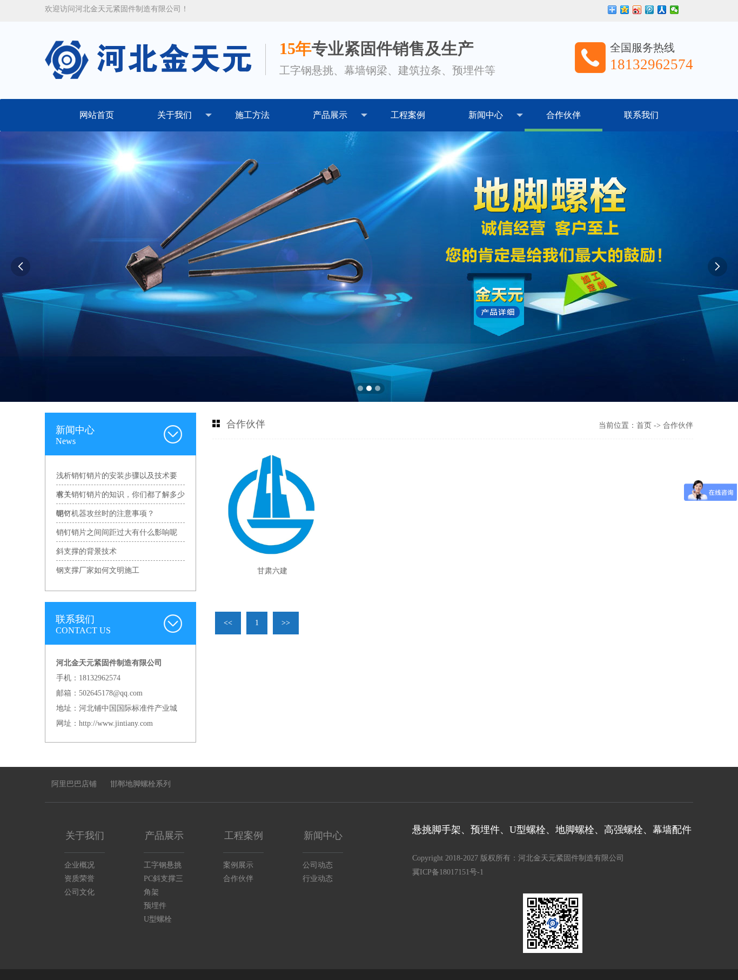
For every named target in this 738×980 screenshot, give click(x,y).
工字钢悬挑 (163, 865)
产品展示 (330, 115)
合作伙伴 (563, 115)
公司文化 (79, 892)
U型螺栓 (158, 919)
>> (285, 623)
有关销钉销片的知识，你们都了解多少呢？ (120, 497)
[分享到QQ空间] (624, 9)
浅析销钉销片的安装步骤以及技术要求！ (116, 478)
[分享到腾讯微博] (649, 9)
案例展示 (238, 865)
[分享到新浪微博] (637, 9)
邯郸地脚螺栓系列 (140, 784)
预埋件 (155, 906)
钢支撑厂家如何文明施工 (97, 570)
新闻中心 (485, 115)
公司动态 (318, 865)
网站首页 (96, 115)
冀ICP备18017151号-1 (448, 872)
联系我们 (641, 115)
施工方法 (252, 115)
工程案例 (408, 115)
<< (228, 623)
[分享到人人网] (662, 9)
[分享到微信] (674, 9)
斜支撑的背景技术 (86, 551)
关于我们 (174, 115)
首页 (644, 425)
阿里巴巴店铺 (74, 784)
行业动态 (318, 879)
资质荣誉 (79, 879)
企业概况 (79, 865)
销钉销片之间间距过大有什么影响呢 (116, 532)
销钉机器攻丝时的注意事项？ (105, 513)
